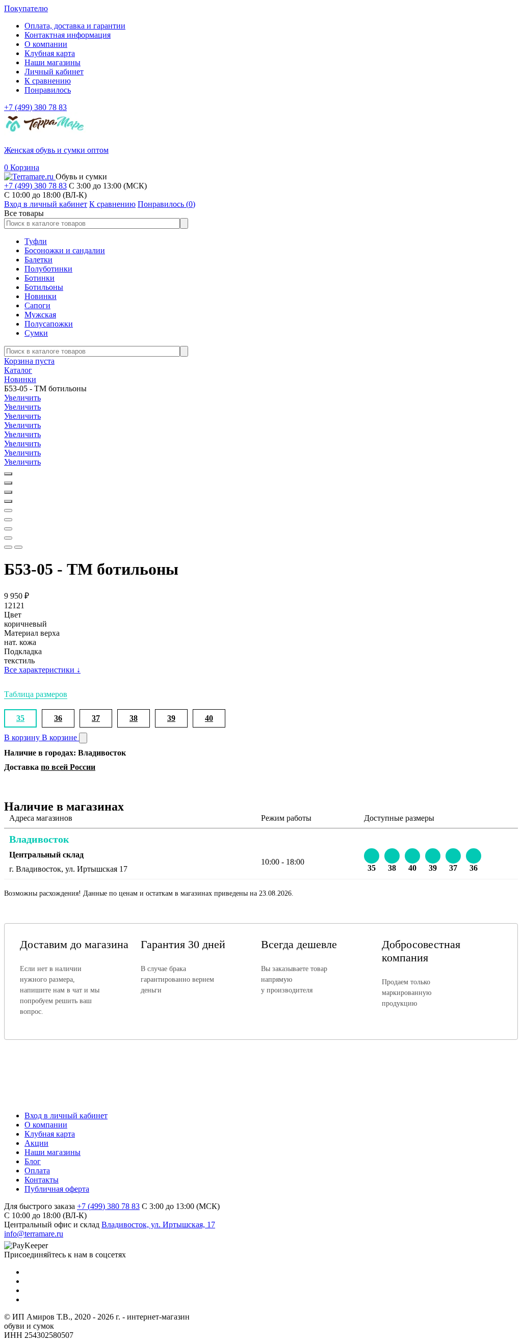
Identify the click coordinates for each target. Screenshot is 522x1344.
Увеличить (22, 397)
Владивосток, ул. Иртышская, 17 (158, 1224)
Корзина (21, 167)
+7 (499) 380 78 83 (35, 107)
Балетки (38, 259)
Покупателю (26, 8)
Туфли (35, 241)
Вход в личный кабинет (66, 1115)
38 (133, 718)
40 (209, 718)
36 (58, 718)
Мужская (40, 314)
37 (96, 718)
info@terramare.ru (33, 1233)
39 (171, 718)
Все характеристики (42, 669)
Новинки (40, 296)
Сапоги (37, 305)
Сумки (36, 333)
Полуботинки (48, 268)
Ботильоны (43, 287)
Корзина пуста (29, 361)
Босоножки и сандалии (64, 250)
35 (20, 718)
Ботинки (39, 278)
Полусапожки (48, 323)
